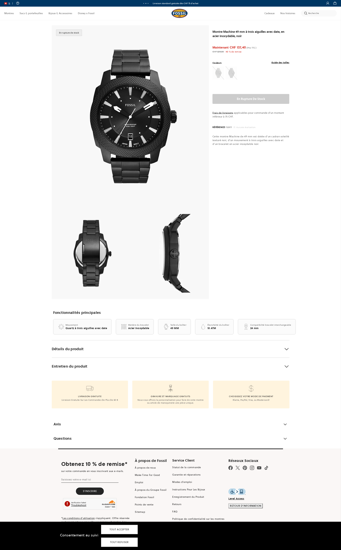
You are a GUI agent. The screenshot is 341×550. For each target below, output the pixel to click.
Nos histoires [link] (287, 13)
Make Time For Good (147, 475)
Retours (176, 504)
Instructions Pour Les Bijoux (188, 489)
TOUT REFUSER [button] (119, 542)
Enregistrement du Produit (188, 497)
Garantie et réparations (186, 474)
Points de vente (144, 504)
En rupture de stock (251, 99)
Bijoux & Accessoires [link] (60, 13)
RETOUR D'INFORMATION (245, 506)
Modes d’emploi (182, 482)
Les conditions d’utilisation (78, 518)
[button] (9, 3)
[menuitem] (9, 13)
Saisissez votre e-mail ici (76, 479)
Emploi (139, 482)
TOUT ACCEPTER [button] (119, 529)
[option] (130, 116)
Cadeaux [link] (269, 13)
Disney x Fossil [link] (86, 13)
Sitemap (140, 512)
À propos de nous (145, 467)
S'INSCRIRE (90, 491)
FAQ (174, 511)
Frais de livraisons (222, 113)
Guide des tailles (280, 62)
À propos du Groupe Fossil (150, 490)
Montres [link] (9, 13)
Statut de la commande (186, 467)
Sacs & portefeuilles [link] (31, 13)
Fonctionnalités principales (77, 312)
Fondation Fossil (144, 497)
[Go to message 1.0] (143, 3)
